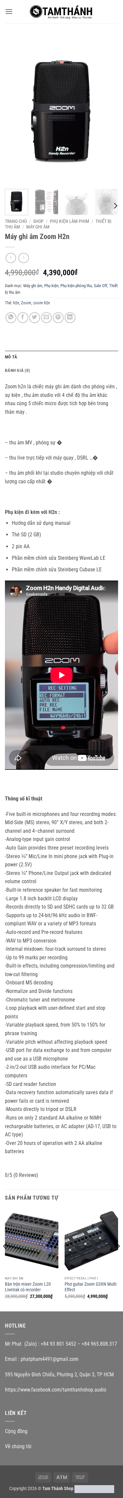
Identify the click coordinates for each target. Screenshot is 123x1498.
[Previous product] (23, 258)
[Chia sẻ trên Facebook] (22, 317)
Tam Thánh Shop (57, 1488)
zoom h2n (41, 302)
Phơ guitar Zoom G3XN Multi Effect (90, 1287)
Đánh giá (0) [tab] (17, 370)
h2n (16, 302)
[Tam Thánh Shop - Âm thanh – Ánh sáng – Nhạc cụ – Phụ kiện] (61, 11)
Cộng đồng (16, 1431)
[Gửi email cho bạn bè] (46, 317)
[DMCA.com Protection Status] (94, 1488)
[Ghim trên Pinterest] (58, 317)
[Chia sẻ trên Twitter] (34, 317)
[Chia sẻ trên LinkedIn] (70, 317)
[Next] (107, 110)
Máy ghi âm (38, 226)
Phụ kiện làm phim (69, 221)
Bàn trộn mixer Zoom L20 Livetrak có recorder (28, 1287)
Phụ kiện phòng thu (76, 285)
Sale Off (100, 285)
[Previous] (15, 110)
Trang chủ (16, 221)
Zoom (26, 302)
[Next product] (11, 258)
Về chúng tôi (18, 1446)
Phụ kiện (51, 285)
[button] (9, 11)
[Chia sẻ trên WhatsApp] (11, 317)
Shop (38, 221)
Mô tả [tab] (11, 356)
